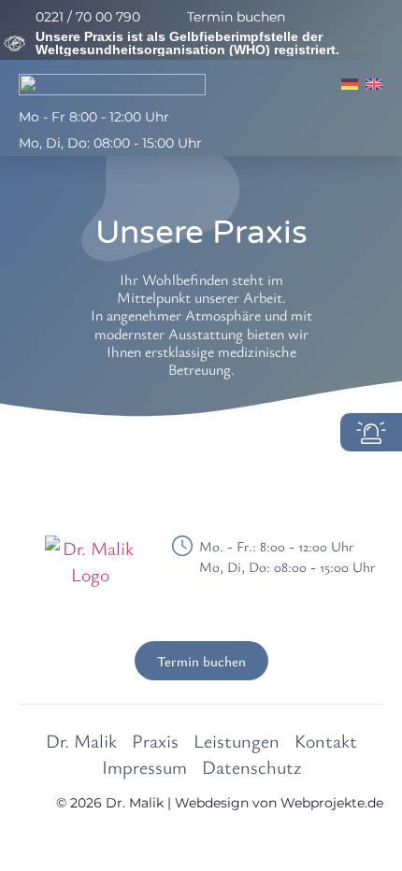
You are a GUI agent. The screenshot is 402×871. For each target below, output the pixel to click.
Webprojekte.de (331, 802)
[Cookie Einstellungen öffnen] (34, 845)
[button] (369, 130)
